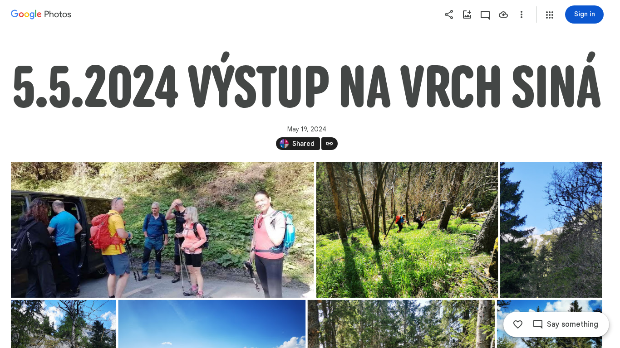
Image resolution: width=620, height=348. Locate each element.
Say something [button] (572, 324)
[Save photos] (503, 14)
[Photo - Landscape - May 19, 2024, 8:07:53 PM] (407, 230)
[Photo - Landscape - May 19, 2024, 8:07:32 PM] (162, 230)
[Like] (518, 324)
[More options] (521, 14)
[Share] (449, 14)
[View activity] (485, 14)
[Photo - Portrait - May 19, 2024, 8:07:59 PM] (551, 230)
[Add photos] (467, 14)
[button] (550, 15)
